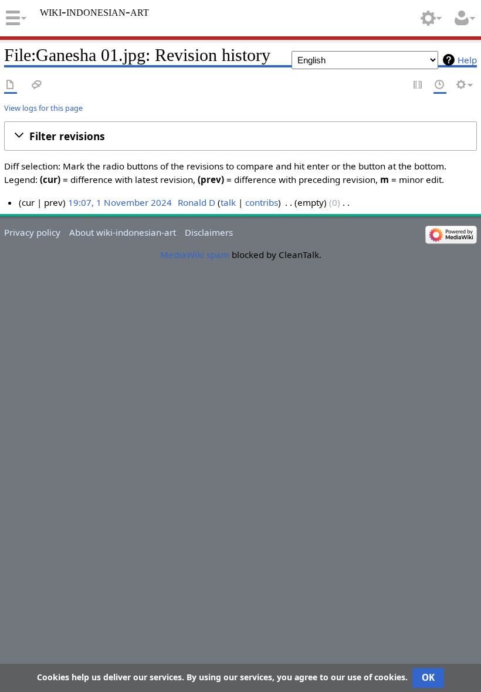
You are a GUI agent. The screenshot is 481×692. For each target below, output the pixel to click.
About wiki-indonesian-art (122, 232)
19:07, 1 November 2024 (120, 202)
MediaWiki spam (194, 254)
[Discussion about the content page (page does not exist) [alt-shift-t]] (37, 85)
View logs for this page (43, 108)
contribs (261, 202)
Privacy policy (32, 232)
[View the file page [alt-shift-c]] (10, 85)
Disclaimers (209, 232)
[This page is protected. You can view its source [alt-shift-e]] (418, 85)
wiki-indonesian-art (94, 11)
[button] (240, 136)
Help (467, 60)
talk (228, 202)
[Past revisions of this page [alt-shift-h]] (439, 85)
